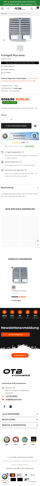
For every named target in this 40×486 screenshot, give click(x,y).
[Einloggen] (31, 8)
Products (13, 13)
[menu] (2, 8)
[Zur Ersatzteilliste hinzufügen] (35, 126)
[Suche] (8, 8)
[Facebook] (4, 406)
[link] (10, 242)
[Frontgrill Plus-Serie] (20, 275)
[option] (20, 29)
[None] (13, 287)
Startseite (4, 13)
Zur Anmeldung (16, 335)
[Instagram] (10, 406)
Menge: (4, 115)
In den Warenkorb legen (16, 126)
